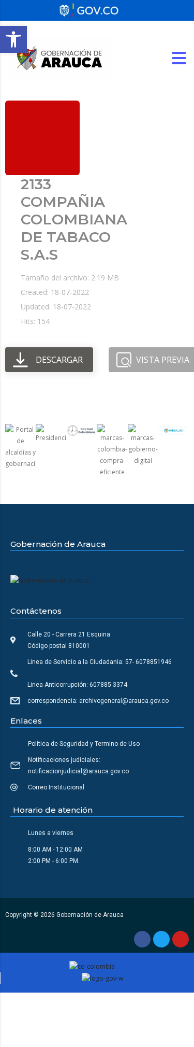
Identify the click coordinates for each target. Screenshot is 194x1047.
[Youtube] (180, 939)
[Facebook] (142, 939)
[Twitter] (161, 939)
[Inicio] (59, 57)
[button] (13, 39)
